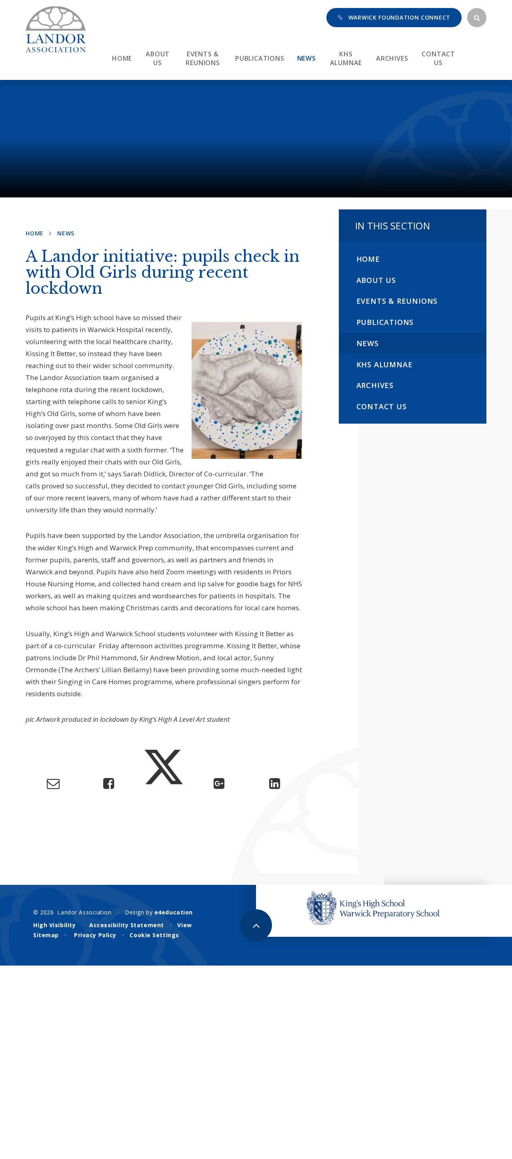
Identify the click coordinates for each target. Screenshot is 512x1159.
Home (35, 233)
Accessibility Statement (126, 925)
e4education (173, 912)
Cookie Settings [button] (154, 935)
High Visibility (54, 925)
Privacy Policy (95, 935)
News (65, 233)
